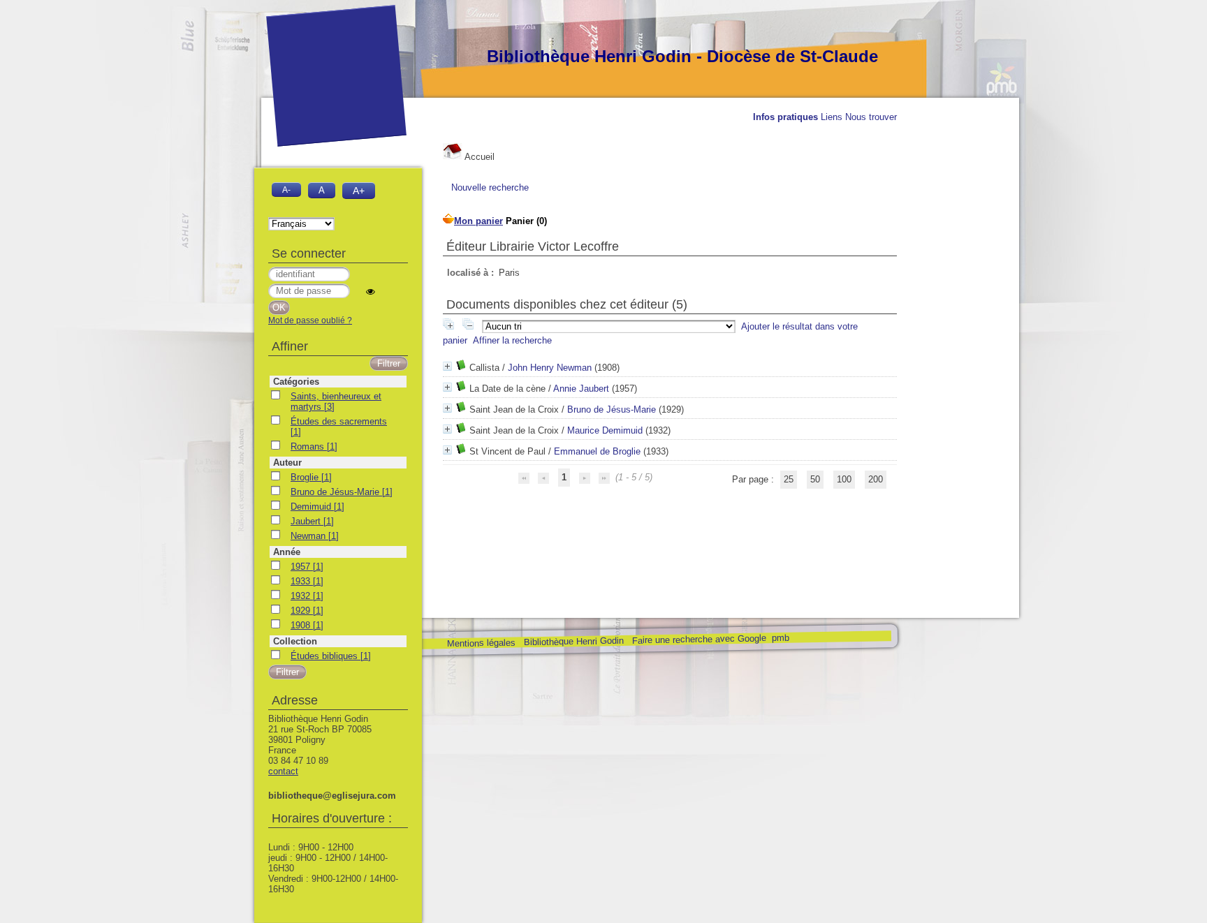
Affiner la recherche (512, 340)
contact (283, 771)
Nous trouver (871, 117)
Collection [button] (295, 641)
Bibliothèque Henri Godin (573, 641)
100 (844, 479)
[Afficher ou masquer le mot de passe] (370, 291)
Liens (831, 117)
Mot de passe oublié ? (310, 320)
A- (286, 189)
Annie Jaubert (581, 388)
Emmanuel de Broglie (597, 451)
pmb (780, 638)
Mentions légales (480, 643)
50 (815, 479)
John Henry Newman (550, 367)
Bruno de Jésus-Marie (611, 409)
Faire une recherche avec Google (698, 639)
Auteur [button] (287, 462)
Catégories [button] (296, 381)
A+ (359, 190)
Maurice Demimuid (605, 430)
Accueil (478, 157)
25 (788, 479)
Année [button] (286, 552)
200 (875, 479)
